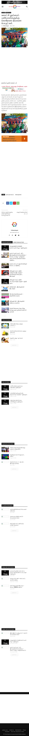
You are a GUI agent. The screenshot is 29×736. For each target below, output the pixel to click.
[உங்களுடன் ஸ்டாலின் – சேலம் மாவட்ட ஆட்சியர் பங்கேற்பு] (5, 580)
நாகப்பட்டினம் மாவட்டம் (10, 194)
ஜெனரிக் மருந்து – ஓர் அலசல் (16, 338)
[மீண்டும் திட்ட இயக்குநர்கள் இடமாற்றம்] (5, 288)
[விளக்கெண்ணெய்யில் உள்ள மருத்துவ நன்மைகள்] (5, 332)
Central (7, 10)
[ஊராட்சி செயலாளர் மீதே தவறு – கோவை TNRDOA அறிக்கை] (5, 587)
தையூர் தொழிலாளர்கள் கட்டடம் (22, 213)
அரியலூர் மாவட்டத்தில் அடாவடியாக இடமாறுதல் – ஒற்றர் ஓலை (18, 281)
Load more (14, 345)
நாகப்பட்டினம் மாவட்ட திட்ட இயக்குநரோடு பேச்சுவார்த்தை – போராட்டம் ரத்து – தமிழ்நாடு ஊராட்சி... (18, 649)
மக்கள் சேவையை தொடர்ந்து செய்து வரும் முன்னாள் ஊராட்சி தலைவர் (18, 310)
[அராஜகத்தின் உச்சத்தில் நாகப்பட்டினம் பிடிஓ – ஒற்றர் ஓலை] (5, 247)
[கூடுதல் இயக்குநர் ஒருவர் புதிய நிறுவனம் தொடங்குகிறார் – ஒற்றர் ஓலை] (5, 395)
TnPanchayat (6, 25)
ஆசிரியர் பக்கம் (5, 730)
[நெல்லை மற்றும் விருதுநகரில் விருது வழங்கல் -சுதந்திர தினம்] (5, 449)
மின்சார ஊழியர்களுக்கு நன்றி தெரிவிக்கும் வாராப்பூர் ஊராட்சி (7, 214)
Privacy (24, 730)
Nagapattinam (8, 12)
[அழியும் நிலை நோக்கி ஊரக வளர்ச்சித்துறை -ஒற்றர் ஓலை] (5, 402)
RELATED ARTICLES (7, 242)
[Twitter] (16, 235)
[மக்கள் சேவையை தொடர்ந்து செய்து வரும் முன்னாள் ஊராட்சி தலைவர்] (5, 310)
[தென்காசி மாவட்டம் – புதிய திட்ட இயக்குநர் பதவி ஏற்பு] (5, 463)
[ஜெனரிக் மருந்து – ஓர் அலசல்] (5, 340)
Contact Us (11, 730)
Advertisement (18, 730)
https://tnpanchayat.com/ (14, 232)
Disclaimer (7, 731)
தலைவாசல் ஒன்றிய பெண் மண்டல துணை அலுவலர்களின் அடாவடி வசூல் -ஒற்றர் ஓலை (18, 572)
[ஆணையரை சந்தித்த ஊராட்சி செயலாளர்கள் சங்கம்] (5, 518)
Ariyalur (3, 274)
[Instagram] (13, 235)
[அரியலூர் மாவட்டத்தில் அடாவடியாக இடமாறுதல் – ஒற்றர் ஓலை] (5, 281)
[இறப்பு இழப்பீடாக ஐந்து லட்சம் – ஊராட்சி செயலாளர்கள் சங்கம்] (5, 635)
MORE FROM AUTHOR (18, 242)
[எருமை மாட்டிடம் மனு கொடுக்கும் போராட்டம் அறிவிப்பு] (5, 265)
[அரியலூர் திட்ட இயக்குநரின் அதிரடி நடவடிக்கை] (5, 303)
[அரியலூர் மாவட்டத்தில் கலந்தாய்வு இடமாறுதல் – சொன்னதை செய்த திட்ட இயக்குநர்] (5, 272)
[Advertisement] (14, 63)
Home (2, 10)
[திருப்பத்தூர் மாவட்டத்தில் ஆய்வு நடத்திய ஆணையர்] (5, 525)
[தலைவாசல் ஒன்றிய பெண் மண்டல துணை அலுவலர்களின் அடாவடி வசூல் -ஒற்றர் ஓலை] (5, 572)
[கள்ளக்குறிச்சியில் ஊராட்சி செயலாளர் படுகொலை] (5, 511)
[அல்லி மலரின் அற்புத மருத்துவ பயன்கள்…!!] (5, 325)
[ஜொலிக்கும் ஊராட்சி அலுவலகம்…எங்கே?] (5, 456)
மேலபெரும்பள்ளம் (18, 194)
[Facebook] (10, 235)
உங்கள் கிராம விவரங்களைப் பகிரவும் (17, 731)
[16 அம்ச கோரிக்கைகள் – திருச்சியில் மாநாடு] (5, 295)
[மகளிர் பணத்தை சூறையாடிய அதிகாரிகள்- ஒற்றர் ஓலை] (5, 387)
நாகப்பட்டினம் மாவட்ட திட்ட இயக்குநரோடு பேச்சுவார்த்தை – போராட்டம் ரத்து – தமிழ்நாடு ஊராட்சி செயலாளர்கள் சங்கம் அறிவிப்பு (18, 257)
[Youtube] (19, 235)
